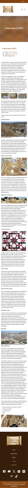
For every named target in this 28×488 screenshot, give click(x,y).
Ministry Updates (14, 54)
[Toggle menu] (22, 9)
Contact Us (14, 465)
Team (14, 461)
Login (23, 1)
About (14, 449)
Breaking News (14, 453)
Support (14, 457)
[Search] (24, 9)
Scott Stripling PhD (12, 52)
